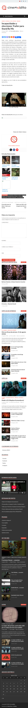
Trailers (18, 21)
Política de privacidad (7, 530)
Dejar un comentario (21, 335)
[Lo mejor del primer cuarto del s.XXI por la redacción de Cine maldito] (14, 608)
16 (24, 686)
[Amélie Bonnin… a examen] (6, 587)
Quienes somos (5, 532)
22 (21, 688)
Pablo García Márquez (15, 402)
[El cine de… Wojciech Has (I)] (14, 294)
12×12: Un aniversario (16, 655)
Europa (3, 21)
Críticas (16, 397)
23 (24, 688)
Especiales (4, 527)
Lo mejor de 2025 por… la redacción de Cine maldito (17, 640)
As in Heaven (11, 195)
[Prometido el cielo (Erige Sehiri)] (6, 354)
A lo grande (4, 330)
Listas (12, 623)
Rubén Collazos (13, 562)
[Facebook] (21, 1)
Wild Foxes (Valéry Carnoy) (17, 420)
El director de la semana (16, 557)
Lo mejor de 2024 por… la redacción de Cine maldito (17, 648)
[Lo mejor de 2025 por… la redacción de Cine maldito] (6, 640)
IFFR (11, 21)
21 (17, 688)
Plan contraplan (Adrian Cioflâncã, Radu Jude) (17, 580)
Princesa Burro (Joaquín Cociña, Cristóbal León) (17, 413)
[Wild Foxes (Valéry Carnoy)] (6, 420)
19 (10, 688)
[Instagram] (25, 1)
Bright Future (17, 195)
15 (21, 686)
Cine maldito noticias (14, 31)
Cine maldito (13, 335)
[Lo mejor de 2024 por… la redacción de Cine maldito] (6, 647)
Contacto (4, 525)
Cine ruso (23, 195)
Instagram (4, 465)
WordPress (10, 706)
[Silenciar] (22, 492)
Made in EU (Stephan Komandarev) (13, 400)
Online (3, 398)
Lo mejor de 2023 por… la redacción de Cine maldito (17, 663)
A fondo (3, 397)
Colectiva (8, 623)
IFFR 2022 (20, 196)
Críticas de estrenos (12, 330)
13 (14, 686)
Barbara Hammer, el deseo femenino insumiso (13, 282)
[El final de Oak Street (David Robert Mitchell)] (6, 369)
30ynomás (4, 557)
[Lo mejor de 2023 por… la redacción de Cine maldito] (6, 662)
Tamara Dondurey (12, 197)
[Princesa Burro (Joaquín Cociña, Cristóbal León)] (6, 413)
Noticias (14, 21)
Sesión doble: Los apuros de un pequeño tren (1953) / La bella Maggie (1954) (18, 437)
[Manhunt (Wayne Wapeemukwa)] (6, 428)
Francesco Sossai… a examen (11, 560)
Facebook (4, 460)
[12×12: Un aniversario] (6, 655)
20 (14, 688)
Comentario (5, 222)
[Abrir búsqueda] (25, 16)
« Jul (3, 698)
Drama (3, 196)
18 (7, 688)
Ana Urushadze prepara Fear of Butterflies (11, 511)
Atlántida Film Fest (10, 397)
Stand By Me (4, 197)
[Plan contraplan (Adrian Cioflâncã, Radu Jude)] (6, 580)
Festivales (7, 21)
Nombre (4, 240)
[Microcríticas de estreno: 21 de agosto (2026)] (14, 321)
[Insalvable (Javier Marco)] (6, 595)
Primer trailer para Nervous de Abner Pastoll (12, 509)
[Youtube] (20, 1)
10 (3, 686)
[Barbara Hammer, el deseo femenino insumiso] (14, 272)
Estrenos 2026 (5, 450)
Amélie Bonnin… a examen (17, 587)
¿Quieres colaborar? (6, 520)
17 (3, 688)
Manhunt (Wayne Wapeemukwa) (15, 428)
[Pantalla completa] (24, 492)
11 (7, 686)
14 (17, 686)
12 (10, 686)
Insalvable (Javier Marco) (17, 595)
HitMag (14, 706)
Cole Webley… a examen (17, 572)
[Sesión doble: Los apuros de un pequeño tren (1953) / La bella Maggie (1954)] (6, 435)
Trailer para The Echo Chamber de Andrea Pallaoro (13, 506)
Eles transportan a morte (12, 196)
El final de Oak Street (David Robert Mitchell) (18, 370)
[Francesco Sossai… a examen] (14, 541)
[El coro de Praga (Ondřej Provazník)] (6, 347)
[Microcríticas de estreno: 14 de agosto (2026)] (6, 362)
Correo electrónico (8, 246)
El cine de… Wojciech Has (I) (9, 304)
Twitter (4, 463)
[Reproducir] (3, 492)
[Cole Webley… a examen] (6, 572)
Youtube (4, 458)
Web (3, 253)
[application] (14, 487)
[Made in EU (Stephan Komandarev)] (14, 389)
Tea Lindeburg (20, 197)
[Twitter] (23, 1)
